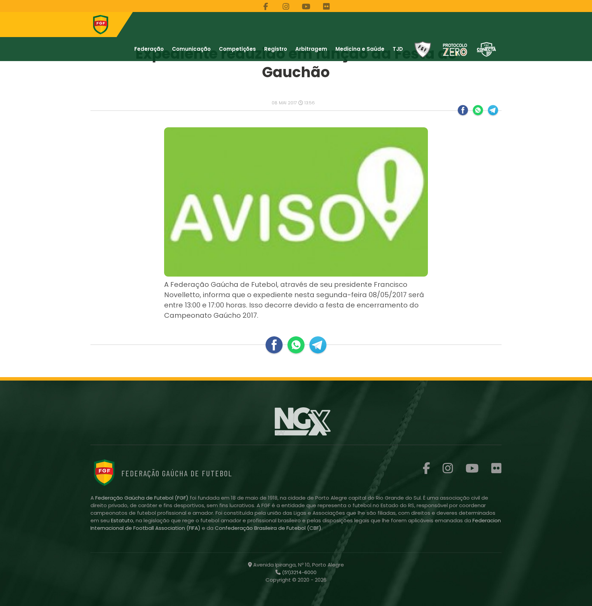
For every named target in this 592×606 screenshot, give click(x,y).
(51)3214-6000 (299, 572)
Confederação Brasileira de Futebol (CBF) (268, 528)
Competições (237, 49)
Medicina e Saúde (359, 49)
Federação (149, 49)
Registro (275, 49)
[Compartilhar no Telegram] (493, 110)
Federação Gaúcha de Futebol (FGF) (142, 497)
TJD (398, 49)
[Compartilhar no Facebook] (463, 110)
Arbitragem (311, 49)
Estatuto (122, 520)
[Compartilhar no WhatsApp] (478, 110)
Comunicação (191, 49)
